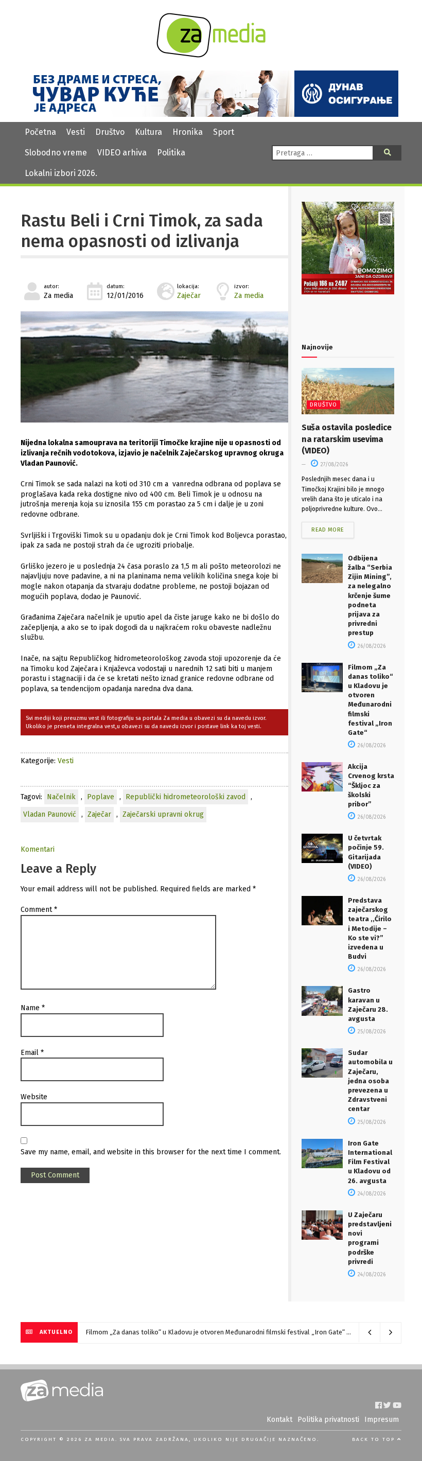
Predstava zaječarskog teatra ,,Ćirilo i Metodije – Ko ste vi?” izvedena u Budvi (370, 928)
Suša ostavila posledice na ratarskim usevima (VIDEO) (347, 439)
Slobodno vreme (56, 152)
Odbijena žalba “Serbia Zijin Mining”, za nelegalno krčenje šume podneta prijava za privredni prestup (370, 595)
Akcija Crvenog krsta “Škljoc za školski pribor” (371, 785)
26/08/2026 (370, 646)
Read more (327, 529)
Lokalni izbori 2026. (61, 173)
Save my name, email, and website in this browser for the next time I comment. (151, 1152)
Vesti (75, 132)
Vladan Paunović (49, 814)
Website (34, 1097)
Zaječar (189, 295)
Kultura (148, 132)
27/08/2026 (333, 465)
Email (32, 1052)
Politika (171, 152)
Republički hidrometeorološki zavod (185, 797)
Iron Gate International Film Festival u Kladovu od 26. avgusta (370, 1162)
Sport (223, 132)
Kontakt (279, 1419)
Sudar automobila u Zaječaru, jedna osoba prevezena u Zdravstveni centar (370, 1081)
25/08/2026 (370, 1032)
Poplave (100, 797)
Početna (40, 132)
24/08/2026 (370, 1194)
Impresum (381, 1419)
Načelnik (61, 797)
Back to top (374, 1439)
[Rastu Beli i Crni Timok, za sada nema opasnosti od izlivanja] (154, 367)
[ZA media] (211, 54)
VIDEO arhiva (122, 152)
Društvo (110, 132)
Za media (248, 295)
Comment (39, 909)
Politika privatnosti (328, 1419)
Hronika (187, 132)
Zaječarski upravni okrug (163, 814)
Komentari (38, 849)
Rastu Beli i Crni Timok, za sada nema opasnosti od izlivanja (142, 231)
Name (33, 1008)
